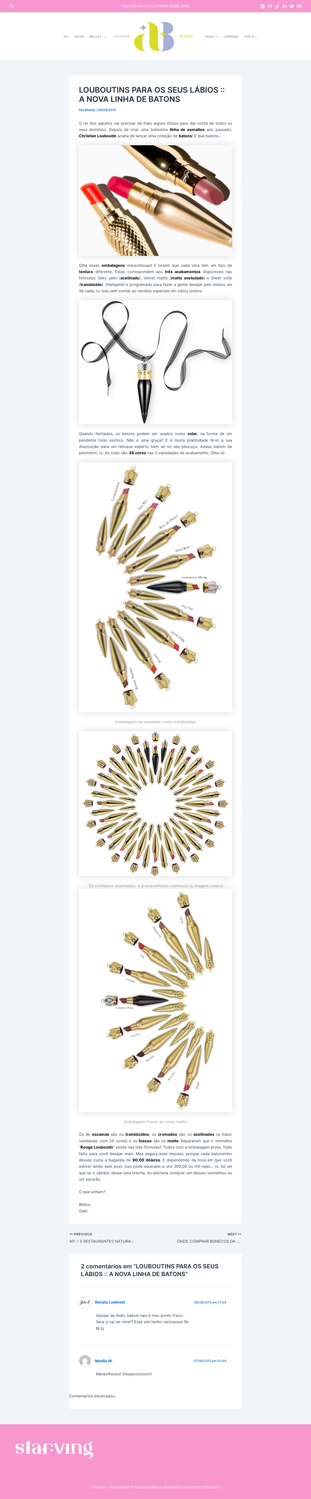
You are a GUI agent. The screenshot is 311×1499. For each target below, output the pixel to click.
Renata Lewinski (110, 1302)
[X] (292, 6)
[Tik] (277, 6)
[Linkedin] (284, 6)
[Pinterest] (262, 6)
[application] (104, 36)
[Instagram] (270, 6)
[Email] (299, 6)
